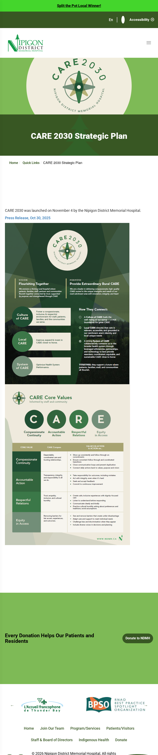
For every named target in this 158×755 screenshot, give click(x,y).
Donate (121, 740)
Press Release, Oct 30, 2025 (27, 218)
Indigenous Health (94, 740)
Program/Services (85, 728)
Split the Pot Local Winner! (79, 6)
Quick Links (31, 163)
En (111, 20)
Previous (12, 705)
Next (146, 705)
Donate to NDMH (137, 638)
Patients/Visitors (120, 728)
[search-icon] (123, 19)
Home (13, 163)
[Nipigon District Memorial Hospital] (25, 42)
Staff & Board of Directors (52, 740)
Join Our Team (52, 728)
